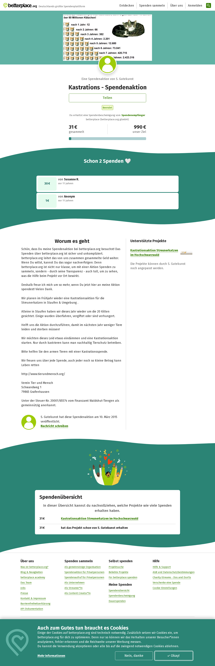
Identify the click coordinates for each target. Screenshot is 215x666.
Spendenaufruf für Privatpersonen (84, 577)
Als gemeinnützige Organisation (82, 566)
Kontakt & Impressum (33, 598)
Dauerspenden (117, 601)
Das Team (26, 582)
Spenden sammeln (152, 5)
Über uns (176, 5)
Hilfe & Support (162, 566)
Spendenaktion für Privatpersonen (84, 572)
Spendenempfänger (133, 115)
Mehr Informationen (51, 656)
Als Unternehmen (74, 582)
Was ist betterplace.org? (34, 566)
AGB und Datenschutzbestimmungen (174, 572)
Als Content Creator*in (77, 593)
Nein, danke (133, 655)
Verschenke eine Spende (166, 582)
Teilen (107, 98)
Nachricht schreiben (54, 426)
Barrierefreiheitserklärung (35, 603)
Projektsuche (116, 566)
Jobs (23, 587)
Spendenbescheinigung (122, 595)
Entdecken (126, 5)
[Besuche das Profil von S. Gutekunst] (107, 64)
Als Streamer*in (73, 587)
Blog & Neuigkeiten (31, 572)
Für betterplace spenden (123, 577)
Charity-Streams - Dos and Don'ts (172, 577)
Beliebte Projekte (118, 572)
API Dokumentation (31, 608)
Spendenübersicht (119, 590)
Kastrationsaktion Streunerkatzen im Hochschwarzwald (99, 518)
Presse (24, 593)
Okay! (175, 655)
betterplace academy (32, 577)
